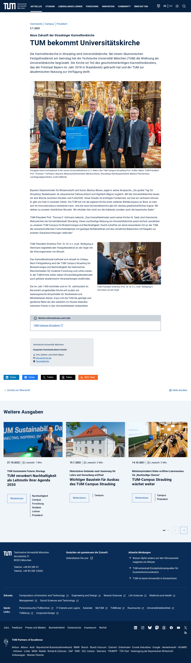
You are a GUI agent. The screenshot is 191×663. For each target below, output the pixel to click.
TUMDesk (116, 608)
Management (26, 600)
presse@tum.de (43, 358)
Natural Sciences (113, 595)
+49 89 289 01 (31, 567)
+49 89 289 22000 (33, 571)
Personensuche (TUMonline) (34, 608)
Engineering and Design (85, 595)
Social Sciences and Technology (58, 600)
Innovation (108, 6)
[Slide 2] (168, 530)
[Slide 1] (164, 530)
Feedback (17, 627)
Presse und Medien (35, 627)
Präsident (62, 23)
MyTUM (100, 608)
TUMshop (24, 613)
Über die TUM (141, 6)
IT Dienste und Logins (68, 608)
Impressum (90, 627)
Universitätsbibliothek (159, 608)
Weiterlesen (16, 498)
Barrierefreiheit (57, 627)
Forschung (92, 6)
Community (124, 6)
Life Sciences (136, 595)
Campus (49, 23)
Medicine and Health (161, 595)
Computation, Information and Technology (42, 595)
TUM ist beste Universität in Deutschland (155, 578)
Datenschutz (74, 627)
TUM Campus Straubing (47, 325)
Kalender (88, 608)
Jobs (6, 627)
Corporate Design (46, 613)
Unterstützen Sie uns (77, 558)
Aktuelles (36, 6)
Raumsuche (134, 608)
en (170, 6)
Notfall (103, 627)
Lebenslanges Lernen (70, 6)
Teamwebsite (42, 361)
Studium (50, 6)
